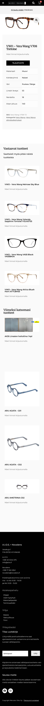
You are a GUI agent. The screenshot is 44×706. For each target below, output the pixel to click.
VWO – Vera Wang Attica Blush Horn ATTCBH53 (19, 290)
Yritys (5, 610)
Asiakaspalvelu (10, 590)
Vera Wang (20, 117)
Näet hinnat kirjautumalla (17, 54)
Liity (35, 653)
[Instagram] (10, 690)
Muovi (24, 71)
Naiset (25, 78)
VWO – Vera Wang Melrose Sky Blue (22, 184)
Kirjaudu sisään (17, 10)
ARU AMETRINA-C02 (14, 498)
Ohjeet (5, 595)
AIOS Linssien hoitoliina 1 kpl (18, 336)
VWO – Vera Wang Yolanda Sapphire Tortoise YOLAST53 (18, 220)
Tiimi (5, 620)
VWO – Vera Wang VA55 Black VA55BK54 (19, 255)
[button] (33, 3)
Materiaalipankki (9, 600)
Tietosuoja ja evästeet (31, 700)
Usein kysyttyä (8, 598)
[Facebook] (4, 690)
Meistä (5, 615)
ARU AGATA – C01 (13, 411)
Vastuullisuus (8, 617)
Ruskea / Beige (28, 84)
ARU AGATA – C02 (13, 465)
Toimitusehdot (8, 603)
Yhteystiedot (9, 627)
